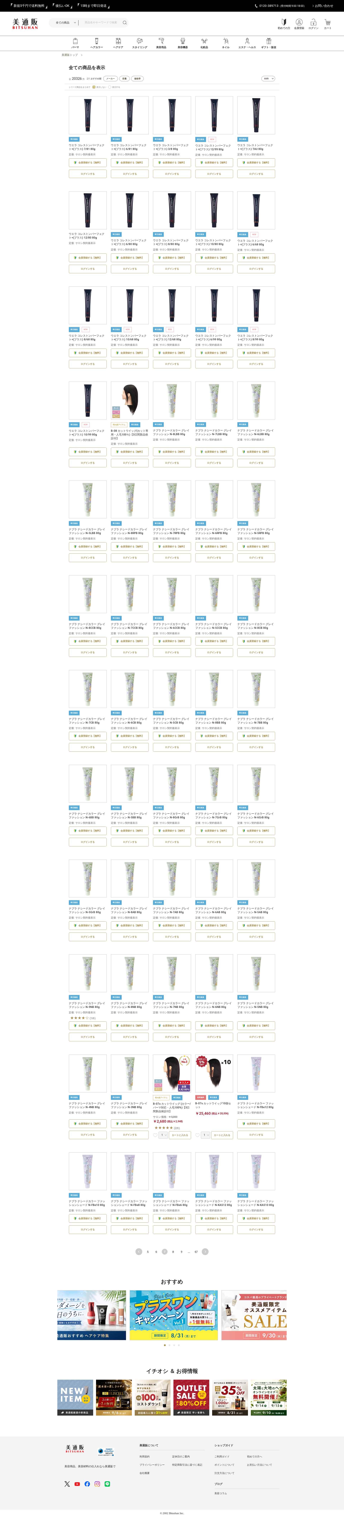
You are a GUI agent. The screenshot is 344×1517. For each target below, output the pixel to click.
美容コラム (220, 1493)
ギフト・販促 (268, 47)
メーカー (110, 78)
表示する (116, 87)
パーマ (75, 47)
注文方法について (224, 1473)
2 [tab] (170, 1345)
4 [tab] (179, 1345)
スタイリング (139, 47)
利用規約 (145, 1456)
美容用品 (161, 47)
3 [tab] (174, 1345)
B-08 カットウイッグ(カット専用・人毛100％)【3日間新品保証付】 (129, 434)
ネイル (226, 47)
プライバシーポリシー (152, 1464)
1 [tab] (165, 1345)
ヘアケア (118, 47)
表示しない (101, 87)
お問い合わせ (324, 6)
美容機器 (183, 47)
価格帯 (137, 78)
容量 (124, 78)
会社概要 (145, 1473)
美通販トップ (70, 55)
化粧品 (204, 47)
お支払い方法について (259, 1464)
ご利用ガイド (222, 1456)
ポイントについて (224, 1464)
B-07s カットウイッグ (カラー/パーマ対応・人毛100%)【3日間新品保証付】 (172, 1107)
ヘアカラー (96, 47)
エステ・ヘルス (247, 47)
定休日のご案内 (181, 1456)
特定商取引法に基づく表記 (187, 1464)
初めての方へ (254, 1456)
